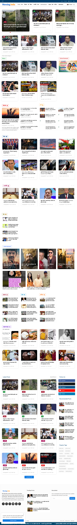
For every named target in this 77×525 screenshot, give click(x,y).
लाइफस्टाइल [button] (61, 4)
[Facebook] (3, 503)
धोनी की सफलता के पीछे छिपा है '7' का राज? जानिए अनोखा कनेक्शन (13, 239)
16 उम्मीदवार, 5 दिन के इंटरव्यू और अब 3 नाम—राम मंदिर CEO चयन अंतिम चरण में (69, 110)
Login (62, 1)
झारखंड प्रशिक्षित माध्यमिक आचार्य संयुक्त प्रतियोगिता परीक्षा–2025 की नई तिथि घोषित (69, 418)
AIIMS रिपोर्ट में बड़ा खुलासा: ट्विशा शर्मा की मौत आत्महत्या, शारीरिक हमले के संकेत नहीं (13, 320)
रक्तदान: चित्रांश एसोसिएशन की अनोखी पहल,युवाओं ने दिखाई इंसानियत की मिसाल (32, 313)
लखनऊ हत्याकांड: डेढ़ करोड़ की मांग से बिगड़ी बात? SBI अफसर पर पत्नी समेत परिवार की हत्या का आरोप (13, 306)
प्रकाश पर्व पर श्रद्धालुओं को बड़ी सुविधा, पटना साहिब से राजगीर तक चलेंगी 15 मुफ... (69, 128)
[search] (74, 4)
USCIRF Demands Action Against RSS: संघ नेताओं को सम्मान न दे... (48, 95)
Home (19, 4)
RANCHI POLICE (69, 471)
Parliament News (62, 466)
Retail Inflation (69, 456)
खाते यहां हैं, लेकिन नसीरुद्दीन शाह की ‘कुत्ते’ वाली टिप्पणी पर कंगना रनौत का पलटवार (13, 288)
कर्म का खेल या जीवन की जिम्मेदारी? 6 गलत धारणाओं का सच (50, 110)
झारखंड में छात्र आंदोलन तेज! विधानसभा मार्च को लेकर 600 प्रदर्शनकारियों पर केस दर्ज (50, 320)
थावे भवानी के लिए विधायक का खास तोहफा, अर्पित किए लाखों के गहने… (51, 128)
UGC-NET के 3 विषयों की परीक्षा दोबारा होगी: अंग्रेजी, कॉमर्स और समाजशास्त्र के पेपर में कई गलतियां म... (51, 306)
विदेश (4, 136)
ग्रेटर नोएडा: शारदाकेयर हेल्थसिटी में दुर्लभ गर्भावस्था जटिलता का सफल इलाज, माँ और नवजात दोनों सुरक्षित (31, 306)
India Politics (61, 471)
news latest (61, 451)
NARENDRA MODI (67, 458)
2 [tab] (10, 32)
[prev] (71, 185)
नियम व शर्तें (62, 520)
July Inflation (67, 453)
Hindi (70, 1)
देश (34, 11)
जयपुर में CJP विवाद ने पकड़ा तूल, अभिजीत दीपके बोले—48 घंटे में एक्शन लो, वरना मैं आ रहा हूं (13, 313)
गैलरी (2, 1)
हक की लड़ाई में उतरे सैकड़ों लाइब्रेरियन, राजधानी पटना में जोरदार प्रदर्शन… (68, 122)
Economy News (71, 468)
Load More (28, 477)
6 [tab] (14, 32)
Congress (61, 453)
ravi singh (23, 97)
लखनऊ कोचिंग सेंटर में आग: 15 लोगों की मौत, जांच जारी (69, 403)
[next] (73, 185)
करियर (41, 294)
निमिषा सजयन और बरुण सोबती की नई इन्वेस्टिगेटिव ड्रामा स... (11, 265)
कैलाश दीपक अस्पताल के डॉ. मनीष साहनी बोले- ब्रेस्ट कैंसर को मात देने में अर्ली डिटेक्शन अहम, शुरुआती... (32, 300)
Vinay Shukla (62, 345)
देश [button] (21, 4)
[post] (15, 21)
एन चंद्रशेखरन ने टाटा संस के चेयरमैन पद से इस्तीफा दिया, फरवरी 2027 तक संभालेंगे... (29, 127)
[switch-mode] (74, 1)
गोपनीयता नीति (67, 520)
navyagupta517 (6, 28)
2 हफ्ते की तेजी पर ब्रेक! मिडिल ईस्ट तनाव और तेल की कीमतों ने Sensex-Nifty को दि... (29, 121)
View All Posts (53, 377)
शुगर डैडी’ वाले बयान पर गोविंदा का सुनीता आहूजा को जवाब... (46, 265)
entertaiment (7, 246)
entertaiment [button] (44, 4)
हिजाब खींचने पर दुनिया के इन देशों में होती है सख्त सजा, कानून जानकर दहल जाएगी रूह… (51, 122)
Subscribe (72, 498)
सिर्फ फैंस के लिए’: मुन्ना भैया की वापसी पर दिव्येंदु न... (65, 265)
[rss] (19, 503)
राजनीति (35, 4)
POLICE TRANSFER (62, 468)
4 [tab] (12, 32)
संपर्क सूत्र (72, 520)
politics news (67, 448)
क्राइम (50, 4)
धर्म (28, 4)
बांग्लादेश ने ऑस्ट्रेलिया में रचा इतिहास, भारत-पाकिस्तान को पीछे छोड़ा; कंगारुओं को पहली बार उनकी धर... (13, 219)
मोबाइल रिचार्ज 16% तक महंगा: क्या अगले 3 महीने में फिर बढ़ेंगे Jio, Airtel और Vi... (29, 115)
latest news (61, 448)
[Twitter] (6, 503)
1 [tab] (9, 32)
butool (61, 176)
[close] (24, 514)
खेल (4, 214)
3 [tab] (11, 32)
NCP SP (60, 458)
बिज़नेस (25, 4)
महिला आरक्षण (69, 461)
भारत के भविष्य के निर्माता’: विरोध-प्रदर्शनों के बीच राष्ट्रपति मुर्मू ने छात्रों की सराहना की (51, 313)
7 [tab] (15, 32)
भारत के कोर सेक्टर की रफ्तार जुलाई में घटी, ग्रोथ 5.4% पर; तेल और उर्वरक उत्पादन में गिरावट (10, 121)
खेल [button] (38, 4)
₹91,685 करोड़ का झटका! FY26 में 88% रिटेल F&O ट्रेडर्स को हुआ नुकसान (29, 109)
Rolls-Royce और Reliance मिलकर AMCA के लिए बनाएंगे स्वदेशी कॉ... (28, 173)
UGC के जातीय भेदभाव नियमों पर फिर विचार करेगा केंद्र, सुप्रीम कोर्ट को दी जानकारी (50, 299)
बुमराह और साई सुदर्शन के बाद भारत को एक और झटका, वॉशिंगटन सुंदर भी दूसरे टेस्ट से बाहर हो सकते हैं (13, 233)
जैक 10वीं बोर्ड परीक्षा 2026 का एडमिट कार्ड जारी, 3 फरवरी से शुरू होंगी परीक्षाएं (69, 411)
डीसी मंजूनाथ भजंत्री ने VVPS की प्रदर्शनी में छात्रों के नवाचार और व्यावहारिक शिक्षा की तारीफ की (69, 438)
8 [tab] (16, 32)
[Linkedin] (16, 503)
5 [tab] (13, 32)
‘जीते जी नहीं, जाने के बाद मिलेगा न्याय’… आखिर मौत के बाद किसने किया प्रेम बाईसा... (69, 116)
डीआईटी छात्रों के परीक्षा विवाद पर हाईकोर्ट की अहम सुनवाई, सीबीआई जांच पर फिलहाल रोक (69, 431)
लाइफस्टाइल (6, 326)
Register (65, 1)
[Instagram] (9, 503)
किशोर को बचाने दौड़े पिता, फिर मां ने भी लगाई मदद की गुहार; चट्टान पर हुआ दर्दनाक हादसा (13, 299)
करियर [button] (55, 4)
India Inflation (67, 451)
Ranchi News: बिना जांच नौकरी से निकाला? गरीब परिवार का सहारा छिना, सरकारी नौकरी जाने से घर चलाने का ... (41, 509)
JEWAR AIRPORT (62, 456)
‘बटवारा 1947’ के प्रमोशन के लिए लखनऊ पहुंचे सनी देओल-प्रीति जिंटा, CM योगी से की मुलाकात (38, 288)
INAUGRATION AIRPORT (63, 463)
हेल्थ (52, 4)
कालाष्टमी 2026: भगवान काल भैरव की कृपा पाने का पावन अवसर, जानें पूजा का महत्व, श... (51, 116)
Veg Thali (71, 463)
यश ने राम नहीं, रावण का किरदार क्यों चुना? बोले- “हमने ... (29, 265)
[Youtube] (13, 503)
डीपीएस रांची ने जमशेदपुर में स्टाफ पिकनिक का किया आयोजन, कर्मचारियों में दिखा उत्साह (43, 524)
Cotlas (28, 520)
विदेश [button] (31, 4)
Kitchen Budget (62, 461)
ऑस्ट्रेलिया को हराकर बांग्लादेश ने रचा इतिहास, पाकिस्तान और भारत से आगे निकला (13, 226)
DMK (72, 453)
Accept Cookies (13, 520)
